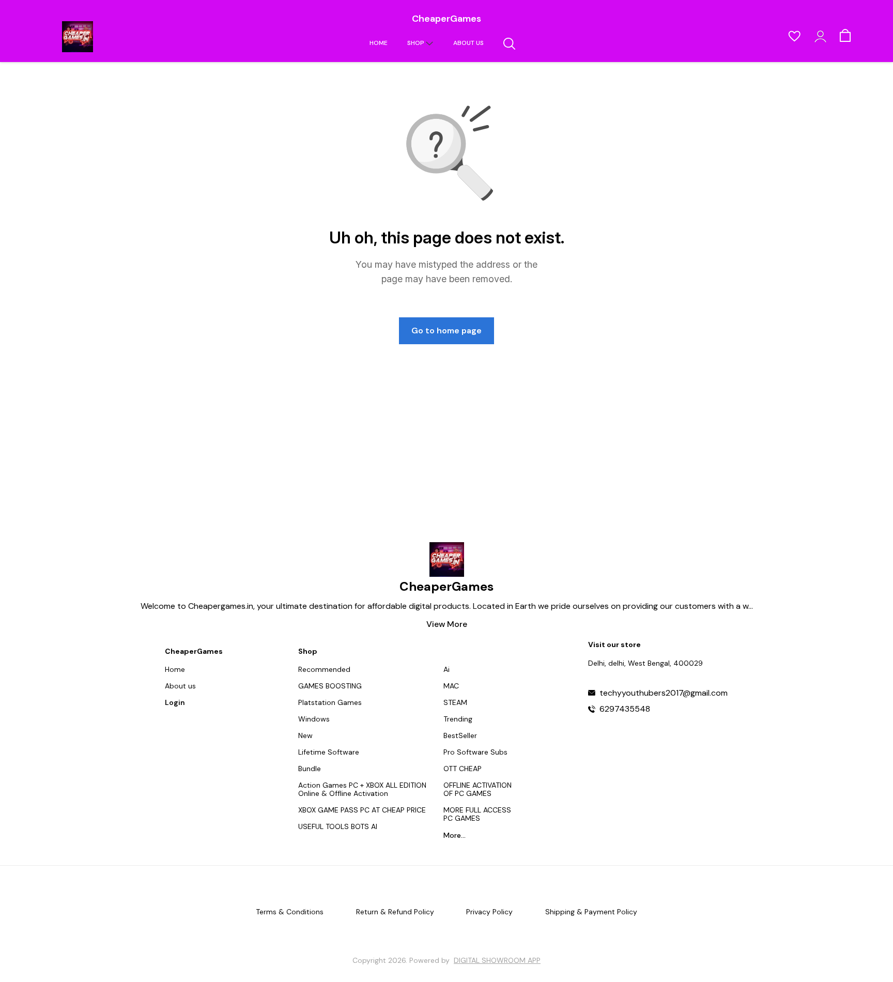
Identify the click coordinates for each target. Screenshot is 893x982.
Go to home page (446, 330)
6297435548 (624, 709)
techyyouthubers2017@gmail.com (663, 693)
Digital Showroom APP (497, 960)
